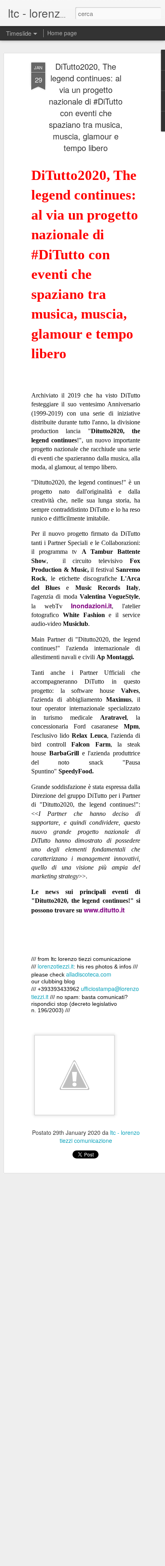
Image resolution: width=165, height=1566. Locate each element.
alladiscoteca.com (88, 974)
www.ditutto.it (104, 909)
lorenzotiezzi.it (56, 966)
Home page (62, 33)
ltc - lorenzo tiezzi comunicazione (100, 1136)
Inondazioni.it (91, 605)
